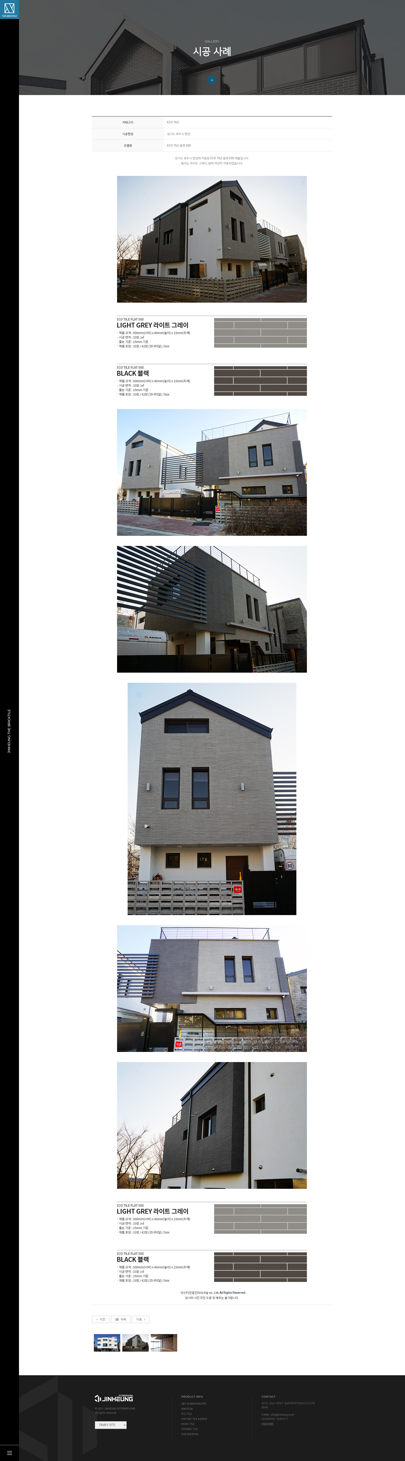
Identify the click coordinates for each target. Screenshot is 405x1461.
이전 (102, 1319)
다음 (139, 1319)
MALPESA (187, 1408)
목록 (123, 1319)
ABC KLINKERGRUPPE (193, 1403)
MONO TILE (187, 1424)
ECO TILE (186, 1413)
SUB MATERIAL (190, 1434)
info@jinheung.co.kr (282, 1414)
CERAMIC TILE (189, 1429)
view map (268, 1423)
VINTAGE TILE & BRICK (194, 1418)
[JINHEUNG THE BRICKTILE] (9, 9)
